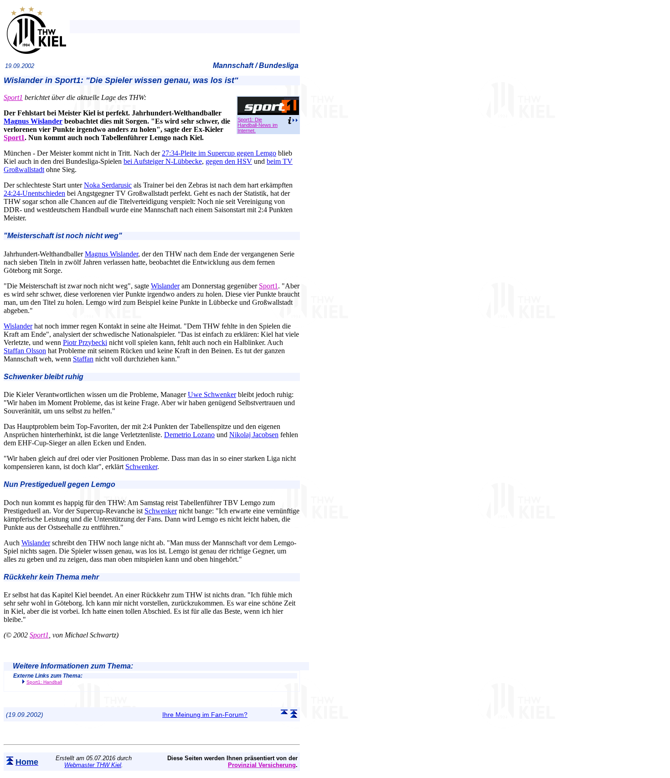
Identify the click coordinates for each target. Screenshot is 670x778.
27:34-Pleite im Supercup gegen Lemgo (219, 153)
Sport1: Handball (44, 681)
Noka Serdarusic (108, 185)
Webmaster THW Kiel (92, 765)
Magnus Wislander (33, 121)
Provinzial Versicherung (262, 765)
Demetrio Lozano (189, 435)
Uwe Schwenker (212, 394)
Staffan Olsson (25, 351)
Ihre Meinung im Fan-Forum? (204, 714)
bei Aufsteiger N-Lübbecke (163, 161)
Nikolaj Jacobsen (253, 435)
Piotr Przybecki (85, 342)
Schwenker (141, 466)
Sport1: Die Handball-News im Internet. (257, 125)
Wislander (165, 286)
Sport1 (13, 97)
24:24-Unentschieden (34, 193)
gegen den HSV (229, 161)
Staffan (83, 359)
